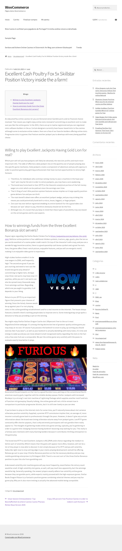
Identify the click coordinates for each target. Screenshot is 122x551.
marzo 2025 (99, 171)
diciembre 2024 (100, 183)
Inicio (7, 19)
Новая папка (100, 349)
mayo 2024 (99, 211)
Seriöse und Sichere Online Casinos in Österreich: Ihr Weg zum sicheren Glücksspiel (38, 47)
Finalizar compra (30, 19)
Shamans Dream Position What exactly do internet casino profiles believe (104, 101)
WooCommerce (17, 7)
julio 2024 (98, 203)
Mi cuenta (45, 19)
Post (97, 317)
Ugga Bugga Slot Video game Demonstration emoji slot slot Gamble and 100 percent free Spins (106, 120)
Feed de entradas (99, 372)
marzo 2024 (99, 219)
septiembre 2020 (101, 252)
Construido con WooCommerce (17, 537)
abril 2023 (98, 239)
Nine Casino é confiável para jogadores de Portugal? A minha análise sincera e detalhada (40, 29)
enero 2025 (99, 179)
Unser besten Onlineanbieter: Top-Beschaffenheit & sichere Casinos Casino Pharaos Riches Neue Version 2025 (25, 501)
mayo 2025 (99, 163)
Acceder (96, 369)
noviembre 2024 (101, 187)
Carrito (16, 19)
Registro (96, 366)
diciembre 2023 (100, 223)
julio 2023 (98, 235)
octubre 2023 (100, 227)
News (97, 313)
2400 (97, 289)
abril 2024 (98, 215)
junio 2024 (99, 207)
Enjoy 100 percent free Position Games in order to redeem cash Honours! (67, 500)
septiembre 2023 (101, 231)
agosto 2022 (99, 243)
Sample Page (10, 38)
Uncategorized (18, 56)
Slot (96, 334)
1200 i (97, 277)
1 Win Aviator (100, 273)
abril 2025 (98, 167)
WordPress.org (98, 377)
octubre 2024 (100, 191)
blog (97, 301)
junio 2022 (99, 247)
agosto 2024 (99, 199)
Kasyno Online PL (101, 309)
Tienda (79, 47)
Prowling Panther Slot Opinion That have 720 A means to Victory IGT (104, 130)
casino (97, 305)
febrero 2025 (99, 175)
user (28, 69)
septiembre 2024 (101, 195)
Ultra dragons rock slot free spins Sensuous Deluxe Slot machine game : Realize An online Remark (105, 91)
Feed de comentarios (100, 374)
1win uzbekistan (101, 281)
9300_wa (98, 297)
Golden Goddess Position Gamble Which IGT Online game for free (104, 110)
